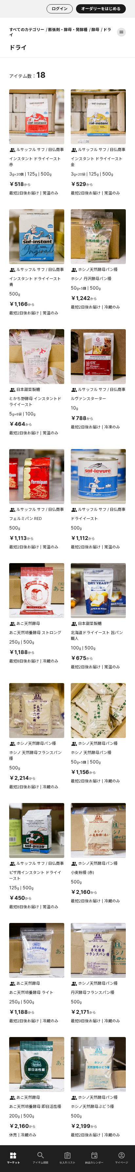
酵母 (95, 29)
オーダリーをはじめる (101, 8)
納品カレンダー (94, 1162)
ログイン (60, 8)
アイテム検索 (40, 1162)
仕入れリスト (67, 1162)
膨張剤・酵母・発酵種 (67, 29)
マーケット (13, 1162)
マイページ (121, 1162)
